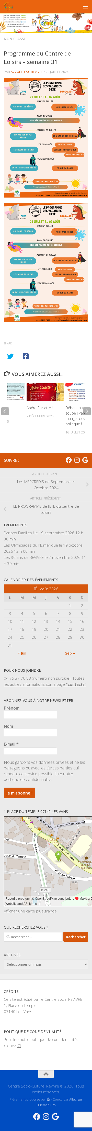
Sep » (70, 653)
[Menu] (85, 6)
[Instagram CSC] (77, 460)
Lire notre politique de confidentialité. (38, 776)
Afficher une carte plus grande (30, 910)
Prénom (11, 708)
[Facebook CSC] (69, 460)
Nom (8, 726)
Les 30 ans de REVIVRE (24, 557)
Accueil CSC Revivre (27, 71)
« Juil (22, 653)
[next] (87, 411)
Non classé (15, 38)
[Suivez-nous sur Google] (85, 460)
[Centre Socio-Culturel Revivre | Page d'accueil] (10, 6)
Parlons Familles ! (19, 532)
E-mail (11, 744)
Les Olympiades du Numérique (31, 545)
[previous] (5, 411)
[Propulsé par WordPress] (48, 1099)
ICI (19, 1045)
